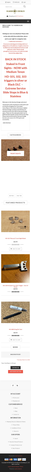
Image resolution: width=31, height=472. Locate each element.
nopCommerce (18, 455)
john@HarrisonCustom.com (11, 51)
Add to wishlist (13, 232)
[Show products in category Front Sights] (15, 150)
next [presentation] (18, 195)
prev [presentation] (12, 195)
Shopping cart (16, 401)
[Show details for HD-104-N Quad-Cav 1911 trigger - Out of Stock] (15, 268)
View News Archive (15, 371)
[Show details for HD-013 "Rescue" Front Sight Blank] (15, 221)
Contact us (16, 414)
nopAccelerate (18, 468)
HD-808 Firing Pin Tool (15, 329)
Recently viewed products (16, 441)
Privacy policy (16, 424)
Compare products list (16, 445)
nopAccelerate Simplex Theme (15, 466)
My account (16, 397)
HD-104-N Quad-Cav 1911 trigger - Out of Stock (15, 286)
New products (16, 448)
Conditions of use (16, 428)
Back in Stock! (15, 354)
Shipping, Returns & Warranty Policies (16, 421)
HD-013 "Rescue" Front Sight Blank (15, 238)
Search (25, 6)
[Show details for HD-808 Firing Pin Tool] (15, 312)
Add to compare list (18, 232)
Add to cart (16, 249)
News (16, 408)
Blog (16, 411)
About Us (16, 431)
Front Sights (15, 153)
